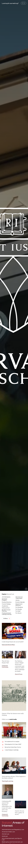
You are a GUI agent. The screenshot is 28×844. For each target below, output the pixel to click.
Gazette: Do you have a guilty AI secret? (19, 812)
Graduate (4, 599)
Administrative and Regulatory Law (13, 829)
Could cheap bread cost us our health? (13, 642)
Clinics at (6, 608)
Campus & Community (5, 666)
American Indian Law (8, 831)
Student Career (6, 610)
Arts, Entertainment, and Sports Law (12, 839)
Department (19, 604)
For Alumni (19, 613)
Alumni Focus (18, 674)
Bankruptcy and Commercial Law (12, 842)
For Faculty (19, 609)
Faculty (7, 602)
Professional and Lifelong (7, 613)
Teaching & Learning (7, 781)
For (19, 607)
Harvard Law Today (19, 597)
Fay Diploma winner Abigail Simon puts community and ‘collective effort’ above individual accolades (19, 666)
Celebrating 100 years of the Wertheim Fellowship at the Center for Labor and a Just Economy (7, 806)
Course (6, 604)
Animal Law (5, 834)
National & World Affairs (8, 644)
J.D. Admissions (6, 597)
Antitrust (5, 836)
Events (20, 602)
